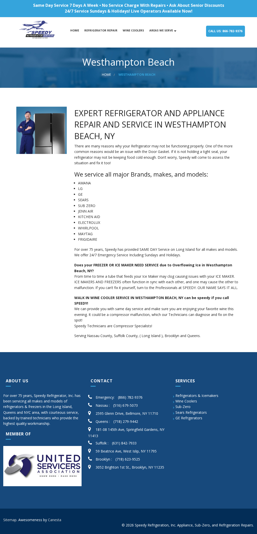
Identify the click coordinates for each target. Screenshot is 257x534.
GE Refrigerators (188, 418)
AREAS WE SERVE (161, 30)
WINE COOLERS (133, 30)
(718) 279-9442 (125, 421)
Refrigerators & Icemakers (196, 395)
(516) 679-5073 (125, 405)
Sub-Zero (182, 406)
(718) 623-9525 (127, 459)
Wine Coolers (186, 401)
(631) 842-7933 (124, 443)
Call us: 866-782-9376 (225, 31)
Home (74, 30)
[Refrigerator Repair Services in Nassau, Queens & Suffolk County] (37, 29)
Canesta (54, 519)
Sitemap (10, 519)
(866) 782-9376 (130, 397)
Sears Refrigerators (191, 412)
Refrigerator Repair (100, 30)
